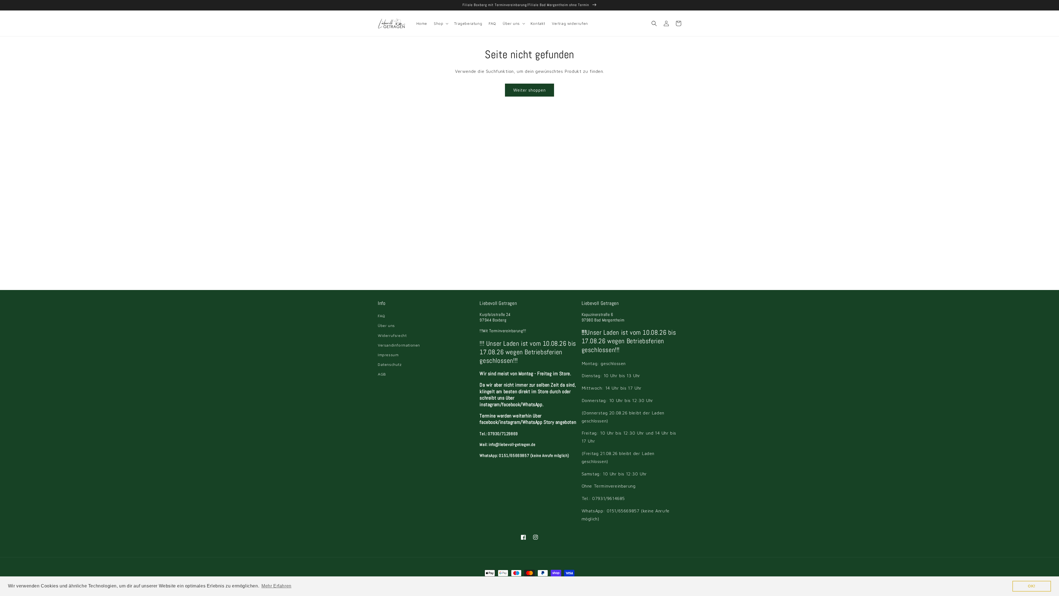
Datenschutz (390, 364)
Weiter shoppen (529, 90)
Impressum (388, 354)
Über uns (386, 325)
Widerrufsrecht (392, 335)
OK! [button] (1032, 586)
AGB (382, 374)
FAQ (381, 315)
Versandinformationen (399, 345)
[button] (440, 23)
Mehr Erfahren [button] (276, 586)
